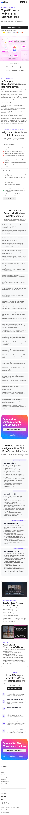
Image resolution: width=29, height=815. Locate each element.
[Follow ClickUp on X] (9, 803)
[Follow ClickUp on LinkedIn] (2, 803)
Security (8, 807)
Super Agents (4, 774)
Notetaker (3, 779)
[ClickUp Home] (4, 2)
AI (1, 769)
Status (2, 807)
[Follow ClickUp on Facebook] (4, 803)
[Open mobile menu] (26, 2)
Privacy (13, 807)
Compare (3, 793)
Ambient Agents (5, 777)
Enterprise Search (5, 781)
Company (3, 796)
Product (3, 790)
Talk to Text (4, 783)
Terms (17, 807)
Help (2, 799)
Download (3, 787)
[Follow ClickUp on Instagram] (6, 803)
